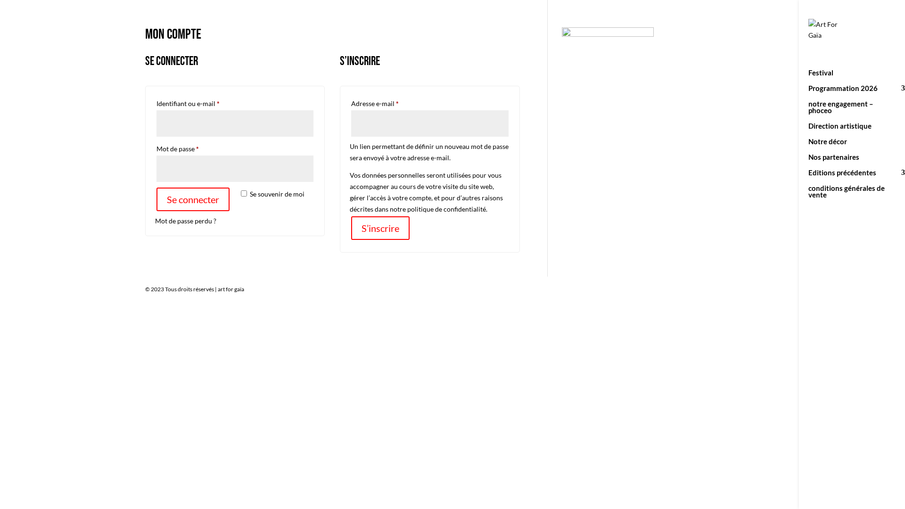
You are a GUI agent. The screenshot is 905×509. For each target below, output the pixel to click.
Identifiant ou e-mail (204, 103)
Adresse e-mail (391, 103)
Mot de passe (194, 148)
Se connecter (193, 199)
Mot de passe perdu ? (185, 221)
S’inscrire (380, 228)
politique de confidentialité (446, 209)
